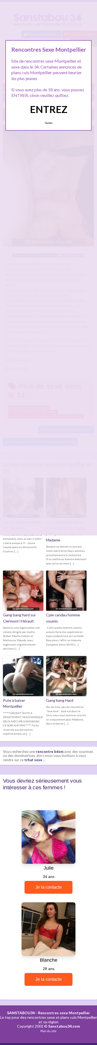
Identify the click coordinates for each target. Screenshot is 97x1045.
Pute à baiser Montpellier (14, 703)
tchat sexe (33, 760)
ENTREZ (48, 109)
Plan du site (48, 1031)
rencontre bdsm (49, 751)
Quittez (49, 123)
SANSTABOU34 (21, 1012)
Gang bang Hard (59, 700)
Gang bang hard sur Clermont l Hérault (19, 618)
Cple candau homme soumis (63, 618)
